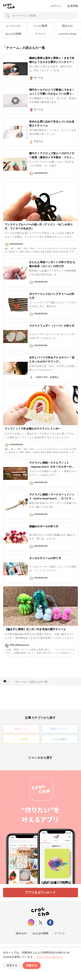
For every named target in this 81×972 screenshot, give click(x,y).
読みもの (67, 25)
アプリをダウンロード (40, 892)
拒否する (12, 965)
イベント (40, 33)
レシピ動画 (40, 25)
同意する (31, 965)
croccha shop (67, 33)
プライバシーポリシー (49, 956)
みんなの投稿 (13, 33)
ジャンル (15, 25)
